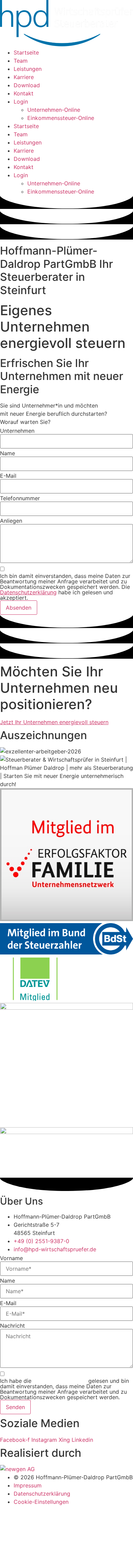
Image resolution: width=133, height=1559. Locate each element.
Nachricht (12, 1325)
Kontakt (23, 93)
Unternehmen (17, 430)
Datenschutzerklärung (28, 592)
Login (21, 101)
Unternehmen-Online (53, 109)
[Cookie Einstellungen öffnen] (51, 1555)
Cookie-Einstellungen (41, 1501)
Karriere (24, 77)
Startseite (26, 52)
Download (27, 85)
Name (7, 453)
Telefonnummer (20, 498)
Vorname (11, 1258)
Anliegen (11, 520)
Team (21, 60)
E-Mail (8, 475)
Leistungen (28, 68)
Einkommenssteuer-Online (60, 117)
